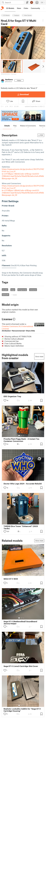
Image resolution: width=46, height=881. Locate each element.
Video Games (28, 15)
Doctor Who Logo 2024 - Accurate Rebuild (23, 484)
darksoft (5, 295)
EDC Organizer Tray (12, 396)
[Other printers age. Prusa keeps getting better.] (23, 115)
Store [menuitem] (19, 8)
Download (24, 94)
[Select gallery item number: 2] (21, 391)
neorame (33, 290)
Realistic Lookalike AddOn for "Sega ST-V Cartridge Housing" (22, 710)
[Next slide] (43, 66)
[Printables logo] (2, 8)
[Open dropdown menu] (43, 20)
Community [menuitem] (35, 8)
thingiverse (22, 290)
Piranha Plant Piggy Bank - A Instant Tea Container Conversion (21, 440)
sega (13, 290)
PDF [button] (41, 135)
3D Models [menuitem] (10, 8)
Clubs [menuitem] (26, 8)
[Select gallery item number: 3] (23, 391)
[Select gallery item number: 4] (24, 391)
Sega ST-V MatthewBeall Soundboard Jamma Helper (20, 622)
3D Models (6, 15)
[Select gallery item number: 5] (26, 391)
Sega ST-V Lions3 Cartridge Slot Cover (21, 666)
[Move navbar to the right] (43, 8)
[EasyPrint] (27, 2)
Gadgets (16, 15)
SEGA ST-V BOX (11, 579)
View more (39, 356)
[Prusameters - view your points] (31, 2)
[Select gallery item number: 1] (19, 391)
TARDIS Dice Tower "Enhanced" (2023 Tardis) (21, 527)
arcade (4, 290)
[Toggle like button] (5, 400)
